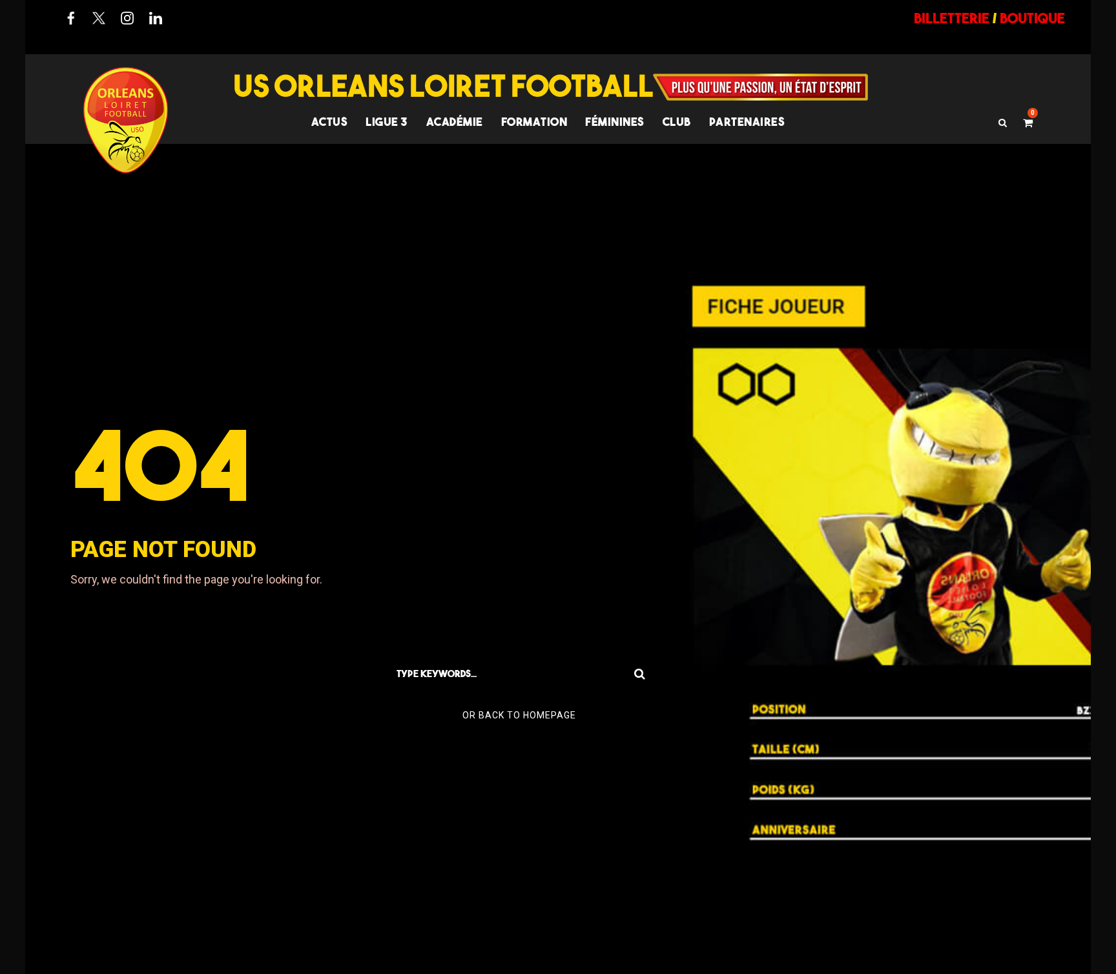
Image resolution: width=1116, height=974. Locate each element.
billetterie (951, 18)
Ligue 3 (387, 121)
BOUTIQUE (1032, 18)
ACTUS (329, 121)
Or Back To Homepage (519, 715)
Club (677, 121)
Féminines (615, 121)
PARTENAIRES (747, 121)
